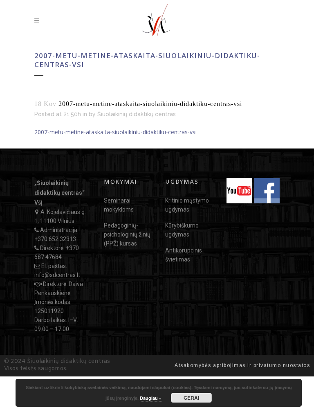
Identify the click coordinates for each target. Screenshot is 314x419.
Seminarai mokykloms (119, 205)
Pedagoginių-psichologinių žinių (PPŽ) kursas (127, 234)
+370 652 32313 (55, 239)
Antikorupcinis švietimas (183, 255)
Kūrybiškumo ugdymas (182, 230)
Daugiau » (150, 398)
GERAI (191, 397)
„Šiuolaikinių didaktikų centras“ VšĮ (59, 193)
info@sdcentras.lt (57, 275)
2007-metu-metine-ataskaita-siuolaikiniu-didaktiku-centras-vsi (115, 132)
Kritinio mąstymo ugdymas (187, 205)
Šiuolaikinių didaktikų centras (136, 114)
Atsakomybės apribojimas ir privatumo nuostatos (242, 365)
